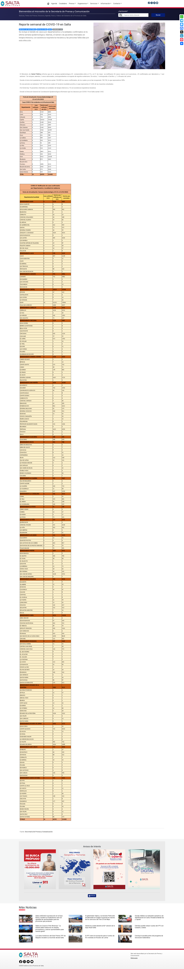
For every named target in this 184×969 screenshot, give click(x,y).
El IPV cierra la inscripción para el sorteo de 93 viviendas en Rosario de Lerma (99, 936)
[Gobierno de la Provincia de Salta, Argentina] (10, 4)
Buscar (158, 15)
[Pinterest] (182, 40)
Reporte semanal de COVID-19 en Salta (45, 24)
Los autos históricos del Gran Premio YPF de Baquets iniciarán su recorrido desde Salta (50, 936)
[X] (182, 32)
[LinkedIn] (182, 36)
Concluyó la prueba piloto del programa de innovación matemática (149, 936)
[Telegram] (182, 20)
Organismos (82, 3)
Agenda (54, 3)
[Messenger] (182, 24)
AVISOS (92, 895)
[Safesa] (144, 869)
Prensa (71, 3)
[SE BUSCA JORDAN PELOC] (40, 869)
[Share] (182, 43)
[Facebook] (182, 28)
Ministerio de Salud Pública (27, 29)
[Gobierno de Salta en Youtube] (157, 3)
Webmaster (134, 958)
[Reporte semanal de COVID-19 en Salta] (129, 46)
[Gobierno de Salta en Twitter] (154, 3)
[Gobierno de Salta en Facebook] (149, 3)
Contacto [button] (116, 3)
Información (105, 3)
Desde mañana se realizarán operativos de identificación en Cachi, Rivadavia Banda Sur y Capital (149, 917)
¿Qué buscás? (123, 11)
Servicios (93, 3)
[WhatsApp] (182, 17)
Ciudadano (63, 3)
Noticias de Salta (42, 29)
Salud (50, 29)
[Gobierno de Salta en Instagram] (152, 3)
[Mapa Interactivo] (75, 869)
